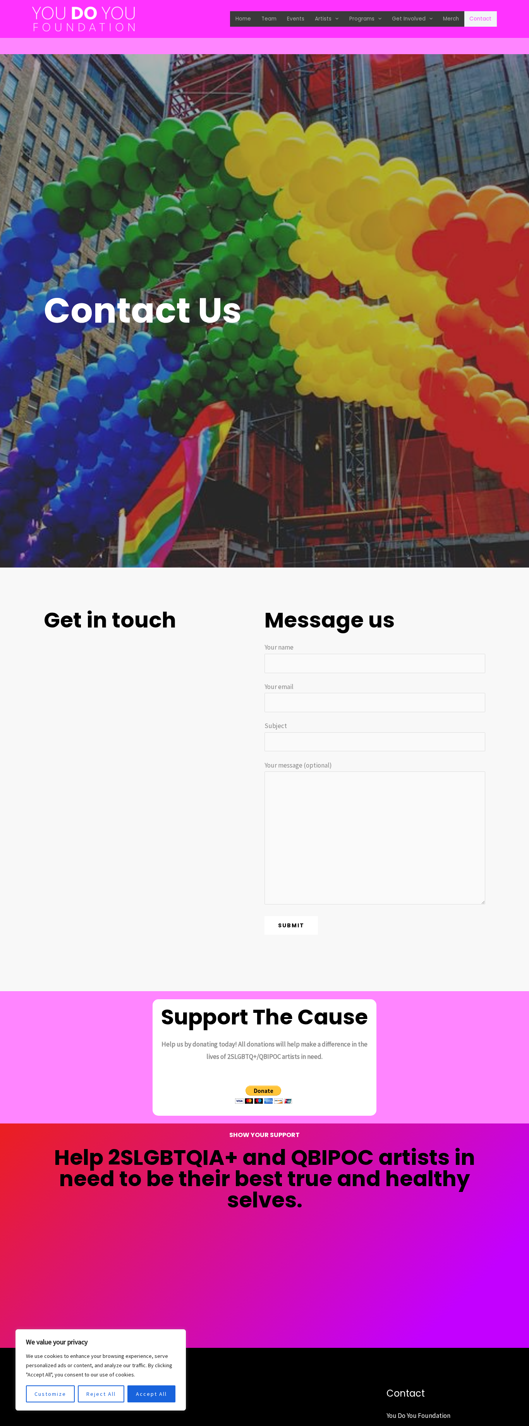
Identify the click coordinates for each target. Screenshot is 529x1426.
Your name (279, 647)
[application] (334, 19)
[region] (100, 1370)
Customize (50, 1393)
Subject (275, 726)
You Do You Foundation (418, 1415)
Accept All (151, 1393)
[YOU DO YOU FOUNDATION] (83, 18)
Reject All (101, 1393)
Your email (279, 686)
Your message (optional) (298, 765)
